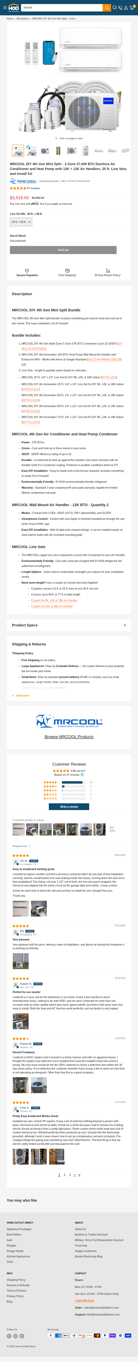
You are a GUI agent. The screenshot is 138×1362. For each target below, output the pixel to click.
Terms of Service (17, 1290)
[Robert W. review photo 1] (21, 1085)
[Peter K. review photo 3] (57, 1157)
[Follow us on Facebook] (9, 1336)
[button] (18, 188)
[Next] (123, 80)
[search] (62, 7)
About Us (80, 1229)
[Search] (107, 7)
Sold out (63, 250)
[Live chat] (115, 7)
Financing (81, 1245)
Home (10, 18)
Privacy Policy (15, 1296)
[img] (21, 855)
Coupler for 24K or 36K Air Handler (52, 606)
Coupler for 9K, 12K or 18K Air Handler (54, 600)
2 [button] (64, 1174)
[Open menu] (5, 7)
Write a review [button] (69, 806)
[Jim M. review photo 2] (39, 909)
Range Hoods (15, 1251)
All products (22, 18)
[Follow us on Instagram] (15, 1336)
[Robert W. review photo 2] (39, 1085)
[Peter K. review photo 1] (21, 1157)
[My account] (126, 8)
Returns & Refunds (18, 1285)
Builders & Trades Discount (91, 1234)
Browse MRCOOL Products (69, 736)
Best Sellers (14, 1234)
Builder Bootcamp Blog (88, 1256)
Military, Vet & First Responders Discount (99, 1240)
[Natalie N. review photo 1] (21, 1021)
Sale (9, 1240)
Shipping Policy (16, 1279)
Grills (10, 1261)
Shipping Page (40, 688)
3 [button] (70, 1174)
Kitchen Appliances (18, 1256)
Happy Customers (85, 1251)
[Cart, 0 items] (131, 8)
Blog (9, 1301)
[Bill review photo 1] (21, 961)
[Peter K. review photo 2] (39, 1157)
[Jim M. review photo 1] (21, 909)
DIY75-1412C (30, 422)
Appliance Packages (19, 1229)
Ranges (11, 1245)
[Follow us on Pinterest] (22, 1336)
